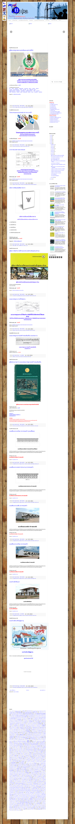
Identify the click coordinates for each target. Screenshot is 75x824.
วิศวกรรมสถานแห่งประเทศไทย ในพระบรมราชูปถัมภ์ (16, 787)
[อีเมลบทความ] (26, 105)
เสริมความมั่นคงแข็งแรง (12, 799)
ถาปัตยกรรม (25, 754)
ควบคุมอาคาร (11, 737)
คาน (24, 739)
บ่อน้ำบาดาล (28, 759)
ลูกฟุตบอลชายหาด (12, 90)
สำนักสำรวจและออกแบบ (17, 797)
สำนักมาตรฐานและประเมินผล (32, 796)
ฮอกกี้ (10, 92)
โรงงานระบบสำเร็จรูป (30, 781)
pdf (32, 107)
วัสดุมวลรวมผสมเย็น (12, 785)
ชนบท (17, 184)
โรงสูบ (19, 782)
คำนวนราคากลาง (40, 739)
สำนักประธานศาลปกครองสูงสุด (32, 795)
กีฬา (15, 107)
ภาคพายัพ (10, 771)
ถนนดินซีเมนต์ (26, 753)
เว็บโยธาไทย (14, 20)
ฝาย (31, 768)
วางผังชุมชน (36, 785)
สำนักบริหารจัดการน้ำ (24, 795)
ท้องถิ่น (15, 755)
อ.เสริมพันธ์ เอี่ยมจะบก (28, 803)
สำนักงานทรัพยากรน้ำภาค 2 (13, 794)
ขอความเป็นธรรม (11, 732)
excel (28, 146)
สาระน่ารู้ (16, 792)
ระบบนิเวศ (25, 776)
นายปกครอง (32, 757)
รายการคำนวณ (35, 779)
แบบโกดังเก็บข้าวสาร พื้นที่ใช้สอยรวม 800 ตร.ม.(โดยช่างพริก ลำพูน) (60, 240)
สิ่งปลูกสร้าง (31, 798)
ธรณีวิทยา (19, 757)
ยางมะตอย (27, 774)
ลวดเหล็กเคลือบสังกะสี (29, 782)
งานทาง (14, 146)
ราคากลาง (47, 20)
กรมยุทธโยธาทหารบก (15, 459)
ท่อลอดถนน (23, 755)
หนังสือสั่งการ (32, 799)
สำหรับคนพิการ (14, 798)
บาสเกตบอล (26, 88)
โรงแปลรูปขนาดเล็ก (40, 781)
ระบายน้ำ (21, 146)
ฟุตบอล (37, 88)
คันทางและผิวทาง (11, 739)
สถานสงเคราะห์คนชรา (35, 788)
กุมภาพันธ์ (52, 177)
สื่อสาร (44, 798)
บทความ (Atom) (16, 691)
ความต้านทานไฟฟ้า (17, 737)
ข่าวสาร (23, 733)
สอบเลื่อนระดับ (34, 791)
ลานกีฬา (30, 295)
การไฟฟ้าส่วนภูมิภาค (42, 727)
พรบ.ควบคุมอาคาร (12, 769)
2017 (51, 136)
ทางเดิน (41, 755)
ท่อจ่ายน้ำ (19, 755)
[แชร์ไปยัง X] (30, 105)
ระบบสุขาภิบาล (15, 777)
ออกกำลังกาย (34, 803)
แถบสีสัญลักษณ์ (30, 754)
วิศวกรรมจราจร (43, 786)
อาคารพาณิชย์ (16, 805)
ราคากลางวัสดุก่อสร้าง (31, 778)
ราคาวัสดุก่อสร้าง (14, 779)
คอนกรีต (27, 738)
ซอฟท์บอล (16, 88)
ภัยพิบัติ (44, 770)
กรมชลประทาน (18, 711)
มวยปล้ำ (10, 89)
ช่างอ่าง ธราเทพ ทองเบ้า (38, 749)
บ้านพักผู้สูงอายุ (29, 760)
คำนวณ (35, 739)
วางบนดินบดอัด (32, 785)
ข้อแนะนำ (16, 732)
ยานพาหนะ (30, 774)
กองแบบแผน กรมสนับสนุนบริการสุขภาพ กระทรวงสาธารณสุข (21, 687)
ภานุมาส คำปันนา (18, 771)
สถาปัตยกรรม (33, 789)
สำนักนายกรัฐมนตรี (18, 241)
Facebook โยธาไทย (53, 116)
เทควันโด (18, 92)
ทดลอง (34, 754)
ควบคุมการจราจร (37, 736)
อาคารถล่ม (43, 804)
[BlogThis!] (29, 105)
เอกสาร (37, 807)
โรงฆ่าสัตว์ (10, 781)
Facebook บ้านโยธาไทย (54, 119)
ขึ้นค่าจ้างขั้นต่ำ (28, 733)
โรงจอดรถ (35, 781)
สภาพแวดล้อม (44, 789)
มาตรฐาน (27, 772)
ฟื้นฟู (17, 770)
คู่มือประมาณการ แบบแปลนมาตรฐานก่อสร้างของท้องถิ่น (25, 362)
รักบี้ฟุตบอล (31, 89)
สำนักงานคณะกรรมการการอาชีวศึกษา (40, 793)
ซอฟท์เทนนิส (21, 88)
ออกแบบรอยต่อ (44, 803)
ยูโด (28, 89)
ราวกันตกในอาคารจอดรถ (17, 780)
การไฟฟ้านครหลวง (34, 727)
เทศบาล (16, 757)
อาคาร (30, 804)
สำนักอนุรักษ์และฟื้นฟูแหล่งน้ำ (25, 797)
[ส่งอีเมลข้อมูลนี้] (28, 105)
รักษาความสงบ (11, 778)
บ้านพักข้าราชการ (24, 760)
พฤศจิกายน (53, 144)
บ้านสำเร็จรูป (37, 760)
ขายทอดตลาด (17, 733)
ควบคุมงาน (42, 736)
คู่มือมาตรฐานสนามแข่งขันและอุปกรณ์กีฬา (21, 50)
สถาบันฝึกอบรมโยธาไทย (23, 20)
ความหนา (23, 738)
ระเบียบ (34, 777)
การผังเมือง (20, 727)
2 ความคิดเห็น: (22, 355)
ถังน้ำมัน (19, 754)
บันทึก (15, 245)
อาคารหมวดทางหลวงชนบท (17, 149)
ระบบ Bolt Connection (25, 777)
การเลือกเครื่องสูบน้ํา (28, 728)
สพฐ (40, 789)
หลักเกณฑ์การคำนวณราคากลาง (30, 800)
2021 (51, 135)
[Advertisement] (35, 701)
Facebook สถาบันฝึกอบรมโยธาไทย (55, 117)
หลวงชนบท (15, 800)
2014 (51, 140)
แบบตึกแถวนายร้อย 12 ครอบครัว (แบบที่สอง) (22, 431)
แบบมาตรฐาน (26, 184)
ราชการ (18, 245)
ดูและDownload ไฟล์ (28, 658)
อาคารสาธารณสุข (41, 805)
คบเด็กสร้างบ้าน (24, 736)
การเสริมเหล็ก (32, 729)
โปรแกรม (18, 146)
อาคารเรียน (26, 805)
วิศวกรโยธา (29, 786)
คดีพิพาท (16, 736)
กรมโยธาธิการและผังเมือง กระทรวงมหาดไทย (17, 290)
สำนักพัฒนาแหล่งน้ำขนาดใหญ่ (23, 796)
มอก (44, 771)
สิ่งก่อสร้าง (27, 798)
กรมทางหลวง (20, 712)
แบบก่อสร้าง (23, 761)
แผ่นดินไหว (18, 768)
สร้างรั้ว (19, 791)
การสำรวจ (27, 729)
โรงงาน (18, 781)
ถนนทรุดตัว (30, 753)
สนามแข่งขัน (37, 789)
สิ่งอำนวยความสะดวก (37, 798)
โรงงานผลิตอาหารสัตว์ (23, 781)
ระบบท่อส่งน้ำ (21, 776)
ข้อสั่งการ (27, 732)
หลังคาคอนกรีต (41, 800)
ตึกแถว (23, 502)
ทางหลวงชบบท (27, 756)
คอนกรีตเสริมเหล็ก (33, 738)
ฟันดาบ (30, 88)
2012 (51, 143)
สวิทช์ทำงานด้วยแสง (28, 791)
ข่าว (20, 733)
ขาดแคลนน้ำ (44, 732)
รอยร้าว (23, 775)
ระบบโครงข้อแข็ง (39, 775)
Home (9, 20)
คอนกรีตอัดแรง (39, 738)
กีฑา (10, 88)
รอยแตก (20, 775)
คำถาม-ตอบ (31, 739)
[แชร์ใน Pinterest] (32, 105)
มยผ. (41, 771)
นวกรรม (29, 757)
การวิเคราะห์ (15, 729)
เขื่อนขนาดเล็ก (30, 734)
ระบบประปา (30, 776)
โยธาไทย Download (53, 108)
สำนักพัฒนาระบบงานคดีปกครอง (14, 796)
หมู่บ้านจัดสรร (11, 800)
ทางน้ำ (11, 756)
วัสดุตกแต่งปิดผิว (30, 784)
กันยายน (52, 146)
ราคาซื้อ (40, 778)
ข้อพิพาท (24, 732)
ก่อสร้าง (29, 718)
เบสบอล (29, 92)
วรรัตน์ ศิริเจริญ (35, 783)
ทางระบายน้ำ (15, 756)
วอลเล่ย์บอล (23, 90)
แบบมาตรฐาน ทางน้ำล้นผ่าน (17, 299)
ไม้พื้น (19, 774)
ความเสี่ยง (15, 738)
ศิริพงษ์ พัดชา (35, 787)
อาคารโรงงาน (36, 805)
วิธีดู (13, 786)
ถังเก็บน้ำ (16, 754)
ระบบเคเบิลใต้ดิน (34, 775)
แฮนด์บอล (40, 92)
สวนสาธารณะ (23, 791)
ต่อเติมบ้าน (41, 751)
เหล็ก (36, 801)
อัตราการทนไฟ (16, 804)
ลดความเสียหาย (23, 782)
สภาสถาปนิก (16, 790)
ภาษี (23, 771)
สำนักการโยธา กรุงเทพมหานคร (29, 792)
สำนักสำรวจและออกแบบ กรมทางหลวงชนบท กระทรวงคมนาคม (22, 140)
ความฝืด (38, 737)
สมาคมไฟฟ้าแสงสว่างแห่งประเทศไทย (24, 790)
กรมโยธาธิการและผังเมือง (16, 295)
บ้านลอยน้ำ (33, 760)
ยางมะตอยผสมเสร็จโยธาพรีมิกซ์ (55, 111)
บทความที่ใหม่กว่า (12, 690)
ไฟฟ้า (26, 770)
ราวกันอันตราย (23, 780)
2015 (51, 139)
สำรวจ (10, 798)
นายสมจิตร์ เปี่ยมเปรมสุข (38, 757)
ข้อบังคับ (20, 732)
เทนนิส (21, 92)
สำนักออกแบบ (33, 797)
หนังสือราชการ (21, 245)
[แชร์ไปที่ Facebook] (31, 105)
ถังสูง (22, 754)
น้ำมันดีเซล (28, 758)
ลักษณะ (42, 782)
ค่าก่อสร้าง (16, 739)
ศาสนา (31, 787)
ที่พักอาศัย (39, 756)
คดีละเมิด (20, 736)
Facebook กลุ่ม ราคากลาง (54, 122)
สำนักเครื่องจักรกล (38, 792)
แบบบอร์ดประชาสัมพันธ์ (39, 761)
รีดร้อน (27, 780)
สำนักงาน (43, 792)
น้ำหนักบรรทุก (37, 758)
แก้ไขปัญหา (29, 731)
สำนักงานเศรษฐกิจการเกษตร (17, 795)
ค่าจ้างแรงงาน (21, 739)
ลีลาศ (35, 89)
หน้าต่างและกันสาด (37, 799)
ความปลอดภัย (23, 737)
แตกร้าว (15, 753)
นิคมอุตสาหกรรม (43, 758)
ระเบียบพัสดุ (37, 777)
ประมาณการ (28, 425)
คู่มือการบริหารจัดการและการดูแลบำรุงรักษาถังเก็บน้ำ (60, 220)
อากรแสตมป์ (26, 804)
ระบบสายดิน (10, 777)
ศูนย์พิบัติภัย (44, 787)
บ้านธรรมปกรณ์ (15, 760)
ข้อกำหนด (43, 731)
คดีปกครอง (12, 736)
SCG (35, 809)
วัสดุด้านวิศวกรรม (24, 784)
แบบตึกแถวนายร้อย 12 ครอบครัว (18, 544)
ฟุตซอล (33, 88)
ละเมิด (34, 782)
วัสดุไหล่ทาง (21, 785)
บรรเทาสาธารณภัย (19, 759)
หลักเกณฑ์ (23, 800)
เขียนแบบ (14, 184)
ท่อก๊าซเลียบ (11, 755)
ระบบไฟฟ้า (38, 776)
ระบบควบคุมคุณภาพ (28, 775)
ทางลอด (19, 756)
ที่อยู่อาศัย (43, 756)
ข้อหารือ (30, 732)
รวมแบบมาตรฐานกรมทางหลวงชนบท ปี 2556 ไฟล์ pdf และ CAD (60, 198)
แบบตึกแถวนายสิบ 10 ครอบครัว (18, 505)
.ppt (26, 245)
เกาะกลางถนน (24, 731)
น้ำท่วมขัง (43, 757)
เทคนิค (10, 757)
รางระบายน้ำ (23, 779)
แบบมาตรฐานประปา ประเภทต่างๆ (60, 191)
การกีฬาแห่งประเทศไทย (17, 94)
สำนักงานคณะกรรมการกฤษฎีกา (30, 793)
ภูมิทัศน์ (26, 771)
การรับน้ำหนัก (22, 728)
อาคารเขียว (35, 804)
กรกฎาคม (52, 148)
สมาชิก (16, 791)
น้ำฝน (25, 758)
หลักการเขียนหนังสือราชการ (17, 188)
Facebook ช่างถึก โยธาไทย (54, 118)
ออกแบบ (29, 184)
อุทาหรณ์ (10, 807)
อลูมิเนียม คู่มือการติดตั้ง (20, 803)
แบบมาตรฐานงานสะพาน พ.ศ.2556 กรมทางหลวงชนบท (59, 247)
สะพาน (36, 425)
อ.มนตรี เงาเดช (14, 803)
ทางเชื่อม (38, 755)
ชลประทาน (35, 748)
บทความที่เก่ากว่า (42, 690)
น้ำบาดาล (20, 758)
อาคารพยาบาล (11, 805)
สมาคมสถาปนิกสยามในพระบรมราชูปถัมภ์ (37, 790)
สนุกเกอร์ (37, 90)
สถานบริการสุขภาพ (23, 788)
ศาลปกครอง (27, 787)
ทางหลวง (19, 184)
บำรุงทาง (13, 761)
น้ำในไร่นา (16, 758)
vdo (20, 810)
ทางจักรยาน (34, 755)
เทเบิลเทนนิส (25, 92)
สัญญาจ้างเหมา (43, 791)
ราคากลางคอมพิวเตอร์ (24, 778)
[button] (64, 32)
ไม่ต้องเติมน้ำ (16, 774)
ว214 (28, 783)
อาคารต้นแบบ (39, 804)
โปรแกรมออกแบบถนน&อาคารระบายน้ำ (20, 112)
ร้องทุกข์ (10, 775)
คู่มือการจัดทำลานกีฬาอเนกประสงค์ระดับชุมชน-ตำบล (24, 251)
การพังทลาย (25, 727)
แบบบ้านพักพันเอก (14, 582)
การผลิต (17, 727)
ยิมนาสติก (24, 89)
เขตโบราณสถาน (40, 733)
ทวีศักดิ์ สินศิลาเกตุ (41, 754)
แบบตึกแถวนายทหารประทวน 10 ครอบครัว (21, 467)
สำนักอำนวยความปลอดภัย (41, 797)
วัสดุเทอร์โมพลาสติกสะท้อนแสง (37, 784)
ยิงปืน (21, 89)
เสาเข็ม (18, 799)
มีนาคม (52, 154)
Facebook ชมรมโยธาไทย (39, 20)
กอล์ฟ (13, 88)
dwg (34, 184)
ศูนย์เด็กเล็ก (40, 787)
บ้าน (42, 759)
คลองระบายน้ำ (32, 736)
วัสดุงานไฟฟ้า (15, 784)
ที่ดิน (31, 756)
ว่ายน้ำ (34, 90)
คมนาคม (28, 736)
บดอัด (14, 759)
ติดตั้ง (30, 752)
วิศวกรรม (37, 786)
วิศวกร (26, 786)
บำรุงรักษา (17, 761)
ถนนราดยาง (35, 753)
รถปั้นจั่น (41, 774)
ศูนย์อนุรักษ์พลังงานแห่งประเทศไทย (14, 788)
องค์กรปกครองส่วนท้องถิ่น (24, 802)
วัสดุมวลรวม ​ (44, 784)
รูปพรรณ (36, 780)
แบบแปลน (22, 184)
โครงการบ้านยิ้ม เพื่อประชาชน (59, 226)
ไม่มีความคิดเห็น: (22, 105)
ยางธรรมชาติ (23, 774)
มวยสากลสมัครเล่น (16, 89)
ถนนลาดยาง (39, 753)
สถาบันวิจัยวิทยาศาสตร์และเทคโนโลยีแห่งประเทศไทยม (23, 789)
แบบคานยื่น (27, 761)
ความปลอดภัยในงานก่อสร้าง (31, 737)
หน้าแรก (27, 690)
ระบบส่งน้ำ (43, 776)
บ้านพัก (19, 760)
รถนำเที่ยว (37, 774)
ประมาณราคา (32, 425)
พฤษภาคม (52, 151)
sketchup (39, 809)
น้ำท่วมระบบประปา (11, 758)
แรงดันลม (43, 780)
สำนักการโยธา (21, 792)
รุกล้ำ (33, 780)
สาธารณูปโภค (11, 792)
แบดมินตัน (36, 92)
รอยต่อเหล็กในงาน (15, 775)
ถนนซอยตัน (21, 753)
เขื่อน (26, 734)
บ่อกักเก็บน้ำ (23, 759)
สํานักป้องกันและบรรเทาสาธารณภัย (41, 795)
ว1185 (25, 783)
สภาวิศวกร (11, 790)
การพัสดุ (29, 727)
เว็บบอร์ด (31, 20)
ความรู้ (41, 737)
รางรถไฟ (19, 779)
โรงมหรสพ (16, 782)
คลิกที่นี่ (19, 85)
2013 (51, 142)
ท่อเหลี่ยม (30, 755)
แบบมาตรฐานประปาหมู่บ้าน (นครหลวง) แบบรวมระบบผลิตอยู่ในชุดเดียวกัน (60, 213)
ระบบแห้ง (19, 777)
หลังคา (37, 800)
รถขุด (34, 774)
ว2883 (31, 783)
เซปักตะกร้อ (14, 92)
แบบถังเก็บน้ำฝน (33, 761)
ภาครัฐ (14, 771)
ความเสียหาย (19, 738)
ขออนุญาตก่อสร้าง (35, 732)
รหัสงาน (44, 774)
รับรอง (15, 778)
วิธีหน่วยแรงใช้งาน (21, 786)
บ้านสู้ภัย (42, 760)
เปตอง (32, 92)
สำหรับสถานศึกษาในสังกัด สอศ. (21, 798)
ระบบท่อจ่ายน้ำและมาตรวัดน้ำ (15, 776)
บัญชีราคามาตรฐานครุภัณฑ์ (34, 759)
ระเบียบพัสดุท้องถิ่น (42, 777)
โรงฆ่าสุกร (15, 781)
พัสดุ (27, 769)
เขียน (13, 245)
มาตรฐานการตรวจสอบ (34, 772)
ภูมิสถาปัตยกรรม (31, 771)
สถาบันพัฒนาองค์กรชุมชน (12, 789)
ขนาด (35, 731)
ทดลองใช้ (37, 754)
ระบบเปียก (35, 776)
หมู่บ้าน (43, 799)
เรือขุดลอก (40, 780)
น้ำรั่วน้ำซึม (33, 758)
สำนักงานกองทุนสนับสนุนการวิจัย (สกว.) (19, 793)
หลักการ (25, 245)
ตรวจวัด (35, 751)
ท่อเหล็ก (27, 755)
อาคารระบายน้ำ (25, 146)
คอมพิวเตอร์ (43, 738)
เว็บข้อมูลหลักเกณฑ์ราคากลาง (54, 109)
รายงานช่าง (40, 779)
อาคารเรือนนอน (31, 805)
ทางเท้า (45, 755)
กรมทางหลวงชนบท (28, 712)
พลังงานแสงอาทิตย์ (23, 769)
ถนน (16, 146)
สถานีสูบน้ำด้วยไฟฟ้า (42, 788)
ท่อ (45, 754)
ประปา (25, 425)
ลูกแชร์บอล (18, 90)
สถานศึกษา (28, 788)
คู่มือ (16, 107)
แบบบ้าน (26, 502)
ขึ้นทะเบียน (33, 733)
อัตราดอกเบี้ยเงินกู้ (22, 804)
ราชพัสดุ (31, 779)
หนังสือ (22, 799)
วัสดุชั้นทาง (19, 784)
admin (60, 20)
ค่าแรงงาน (27, 739)
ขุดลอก (36, 733)
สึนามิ (41, 798)
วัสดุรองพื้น (17, 785)
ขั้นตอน (40, 732)
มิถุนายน (52, 150)
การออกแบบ (27, 730)
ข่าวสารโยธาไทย (52, 105)
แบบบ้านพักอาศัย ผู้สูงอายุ (16, 620)
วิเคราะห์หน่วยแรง (42, 785)
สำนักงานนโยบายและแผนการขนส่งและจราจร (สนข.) (26, 794)
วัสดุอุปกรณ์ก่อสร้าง (26, 785)
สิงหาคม (52, 147)
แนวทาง (10, 759)
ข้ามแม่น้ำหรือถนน (12, 733)
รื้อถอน (30, 780)
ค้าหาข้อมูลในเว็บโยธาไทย (54, 114)
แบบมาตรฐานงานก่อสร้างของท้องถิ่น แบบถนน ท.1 (23, 335)
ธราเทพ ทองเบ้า (24, 757)
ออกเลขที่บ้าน (12, 804)
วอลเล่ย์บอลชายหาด (29, 90)
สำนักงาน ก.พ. (11, 793)
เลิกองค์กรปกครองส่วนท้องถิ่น (19, 783)
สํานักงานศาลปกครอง (37, 794)
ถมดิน (12, 754)
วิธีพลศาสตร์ (16, 786)
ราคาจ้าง (36, 778)
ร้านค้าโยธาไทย (54, 20)
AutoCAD (32, 184)
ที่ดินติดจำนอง (35, 756)
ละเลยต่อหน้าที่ (38, 782)
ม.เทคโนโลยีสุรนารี (37, 771)
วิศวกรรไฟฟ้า (33, 786)
